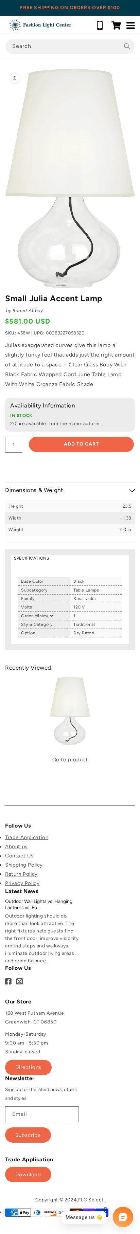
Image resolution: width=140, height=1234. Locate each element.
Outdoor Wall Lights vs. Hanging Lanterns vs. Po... (38, 904)
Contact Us (19, 856)
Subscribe (28, 1135)
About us (16, 846)
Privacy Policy (22, 883)
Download (28, 1175)
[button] (116, 25)
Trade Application (26, 837)
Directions (28, 1067)
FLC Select (91, 1200)
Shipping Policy (24, 865)
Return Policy (21, 874)
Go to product (70, 760)
